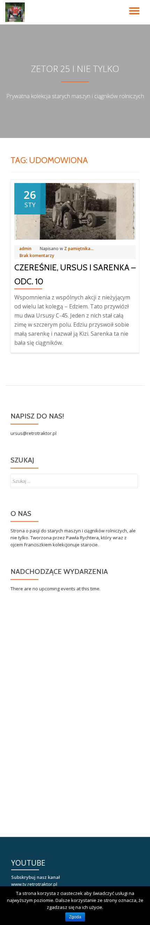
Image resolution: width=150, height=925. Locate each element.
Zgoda (75, 917)
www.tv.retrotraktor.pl (34, 884)
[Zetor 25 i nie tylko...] (16, 12)
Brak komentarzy (37, 255)
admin (25, 249)
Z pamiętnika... (78, 249)
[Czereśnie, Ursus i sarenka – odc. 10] (75, 210)
